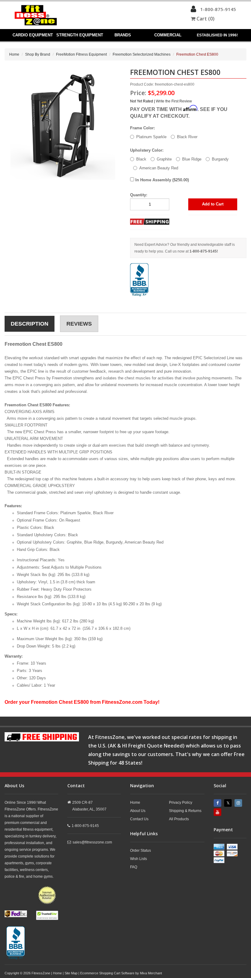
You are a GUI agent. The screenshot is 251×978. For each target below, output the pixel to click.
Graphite (164, 159)
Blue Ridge (191, 159)
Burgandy (220, 159)
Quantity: (138, 195)
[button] (193, 10)
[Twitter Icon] (228, 803)
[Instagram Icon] (239, 803)
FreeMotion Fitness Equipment (81, 54)
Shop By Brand (37, 54)
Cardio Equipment (33, 35)
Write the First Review (174, 101)
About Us (137, 811)
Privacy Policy (180, 802)
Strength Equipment (79, 35)
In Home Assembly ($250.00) (161, 180)
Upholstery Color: (146, 150)
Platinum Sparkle (151, 137)
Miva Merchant (151, 973)
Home (14, 54)
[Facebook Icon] (218, 803)
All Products (179, 819)
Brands (122, 35)
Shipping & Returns (185, 811)
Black (141, 159)
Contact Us (139, 819)
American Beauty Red (158, 168)
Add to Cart (212, 204)
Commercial (168, 35)
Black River (187, 137)
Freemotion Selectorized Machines (141, 54)
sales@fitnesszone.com (92, 842)
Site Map (71, 973)
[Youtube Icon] (218, 812)
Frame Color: (142, 128)
